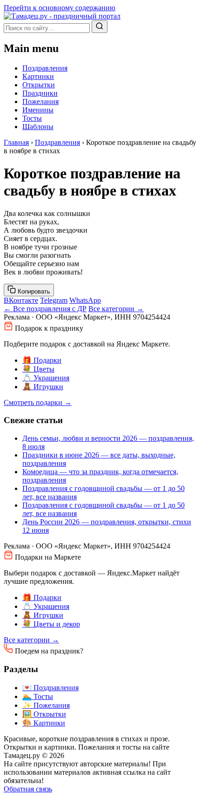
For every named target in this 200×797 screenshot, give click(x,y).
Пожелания (40, 101)
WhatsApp (85, 300)
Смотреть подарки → (38, 402)
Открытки (38, 85)
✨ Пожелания (46, 705)
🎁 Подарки (41, 360)
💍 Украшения (45, 378)
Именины (37, 110)
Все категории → (116, 309)
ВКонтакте (21, 300)
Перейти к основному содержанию (59, 8)
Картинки (38, 76)
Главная (16, 142)
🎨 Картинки (43, 723)
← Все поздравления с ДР (45, 309)
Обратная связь (28, 789)
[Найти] (99, 26)
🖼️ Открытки (44, 714)
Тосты (32, 118)
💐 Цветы (38, 369)
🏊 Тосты (37, 696)
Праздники (40, 93)
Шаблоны (37, 127)
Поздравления (44, 68)
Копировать (33, 291)
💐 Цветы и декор (51, 624)
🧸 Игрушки (42, 387)
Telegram (53, 300)
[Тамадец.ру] (62, 16)
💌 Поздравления (50, 688)
